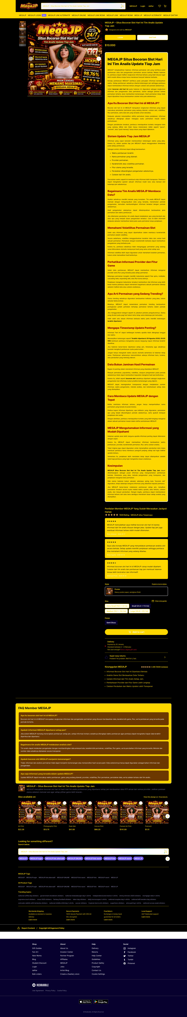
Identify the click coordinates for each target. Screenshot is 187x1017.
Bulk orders (37, 974)
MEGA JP (138, 15)
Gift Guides (37, 948)
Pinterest (131, 963)
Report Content (28, 928)
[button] (22, 24)
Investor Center (66, 952)
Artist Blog (64, 970)
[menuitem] (22, 15)
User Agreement (38, 990)
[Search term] (122, 6)
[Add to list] (39, 803)
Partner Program (67, 956)
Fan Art (35, 952)
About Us (64, 948)
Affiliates (64, 959)
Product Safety (98, 963)
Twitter (130, 956)
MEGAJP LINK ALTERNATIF (59, 15)
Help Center (97, 956)
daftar (34, 970)
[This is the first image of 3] (31, 59)
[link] (23, 858)
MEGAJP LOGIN (36, 15)
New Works (37, 956)
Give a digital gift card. (129, 649)
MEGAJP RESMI (126, 15)
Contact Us (96, 970)
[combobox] (83, 6)
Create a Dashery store (69, 974)
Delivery (95, 948)
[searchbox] (93, 852)
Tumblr (130, 959)
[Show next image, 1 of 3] (99, 59)
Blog (34, 959)
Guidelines (96, 959)
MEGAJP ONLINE (79, 15)
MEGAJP (22, 15)
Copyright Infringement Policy (51, 928)
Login (34, 967)
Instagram (132, 948)
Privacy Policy (50, 990)
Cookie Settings (98, 974)
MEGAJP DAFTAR (170, 15)
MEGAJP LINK (112, 15)
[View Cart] (165, 6)
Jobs (62, 967)
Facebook (132, 952)
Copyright (96, 967)
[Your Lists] (159, 6)
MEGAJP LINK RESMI (96, 15)
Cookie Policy (62, 990)
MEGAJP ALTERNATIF (153, 15)
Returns (95, 952)
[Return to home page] (29, 6)
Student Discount (39, 963)
